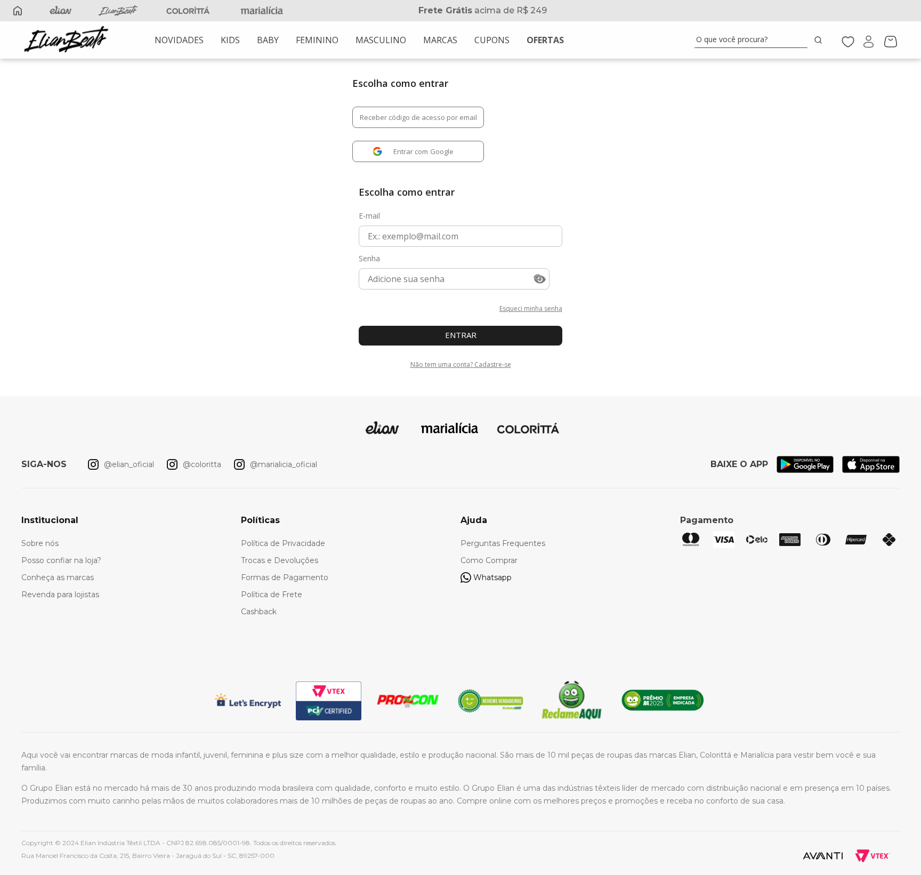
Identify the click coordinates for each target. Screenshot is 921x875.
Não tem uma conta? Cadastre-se (460, 364)
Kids (230, 40)
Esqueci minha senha (530, 308)
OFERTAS (545, 40)
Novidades (179, 40)
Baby (268, 40)
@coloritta (202, 464)
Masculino (381, 40)
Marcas (440, 40)
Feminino (317, 40)
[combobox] (760, 40)
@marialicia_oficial (283, 464)
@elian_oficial (129, 464)
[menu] (359, 40)
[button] (540, 279)
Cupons (492, 40)
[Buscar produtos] (820, 39)
